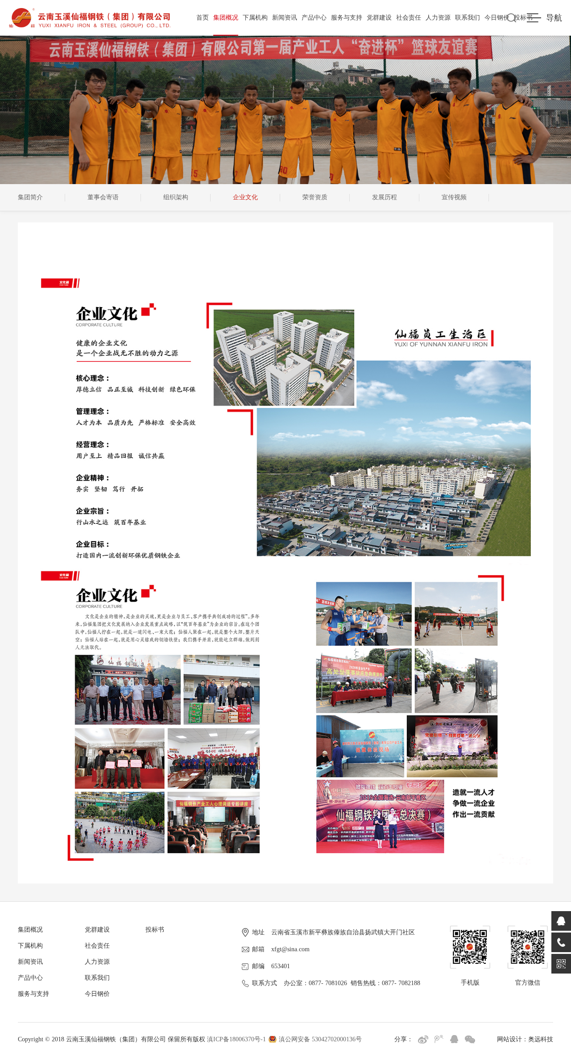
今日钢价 (496, 17)
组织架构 (175, 197)
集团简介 (30, 197)
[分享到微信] (470, 1039)
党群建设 (379, 17)
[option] (41, 197)
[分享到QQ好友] (454, 1039)
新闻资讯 (284, 17)
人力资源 (438, 17)
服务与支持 (346, 17)
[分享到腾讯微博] (438, 1039)
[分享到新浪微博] (423, 1039)
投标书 (154, 929)
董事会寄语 (103, 197)
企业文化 (245, 197)
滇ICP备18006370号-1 (236, 1039)
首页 (202, 17)
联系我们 (467, 17)
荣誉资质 (314, 197)
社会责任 (408, 17)
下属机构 (255, 17)
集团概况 (225, 17)
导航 (554, 17)
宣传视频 (454, 197)
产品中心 (314, 17)
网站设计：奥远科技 (525, 1039)
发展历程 (384, 197)
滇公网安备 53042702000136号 (320, 1039)
